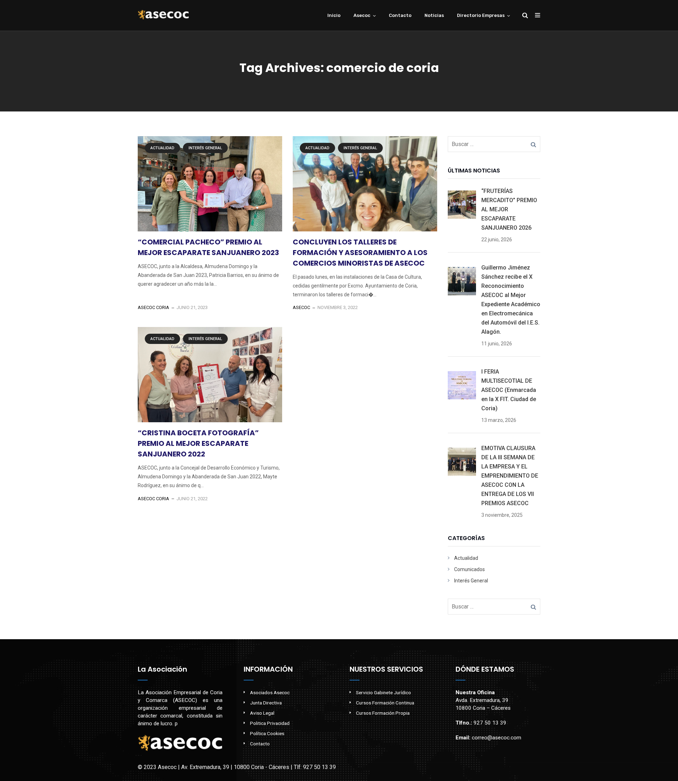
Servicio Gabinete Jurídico (383, 692)
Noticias (434, 15)
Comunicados (469, 569)
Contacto (400, 15)
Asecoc (361, 15)
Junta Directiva (266, 703)
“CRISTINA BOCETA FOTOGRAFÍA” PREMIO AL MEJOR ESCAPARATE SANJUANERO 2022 (198, 443)
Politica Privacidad (270, 723)
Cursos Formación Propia (383, 713)
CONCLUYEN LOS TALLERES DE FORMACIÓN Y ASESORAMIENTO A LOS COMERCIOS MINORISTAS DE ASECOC (360, 252)
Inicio (333, 15)
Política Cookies (267, 733)
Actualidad (162, 148)
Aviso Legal (262, 713)
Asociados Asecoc (270, 692)
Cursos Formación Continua (385, 703)
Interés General (205, 148)
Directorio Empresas (481, 15)
